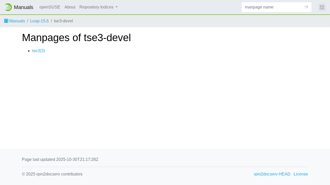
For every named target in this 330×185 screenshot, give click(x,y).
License (301, 174)
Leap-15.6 (39, 21)
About (69, 7)
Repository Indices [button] (96, 7)
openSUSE (49, 7)
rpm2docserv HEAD (272, 174)
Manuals (16, 21)
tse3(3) (38, 51)
